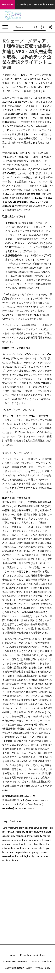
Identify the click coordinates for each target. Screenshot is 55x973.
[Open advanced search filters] (42, 27)
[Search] (35, 27)
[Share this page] (51, 27)
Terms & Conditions (41, 961)
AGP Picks (8, 4)
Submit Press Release (15, 961)
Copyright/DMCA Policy (18, 967)
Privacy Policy (42, 967)
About (13, 955)
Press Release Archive (32, 955)
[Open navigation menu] (5, 27)
